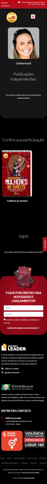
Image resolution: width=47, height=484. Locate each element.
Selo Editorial (19, 458)
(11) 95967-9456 (13, 424)
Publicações (32, 458)
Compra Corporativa (9, 463)
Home (2, 458)
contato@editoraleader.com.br (19, 421)
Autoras (42, 458)
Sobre (9, 458)
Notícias (24, 463)
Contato (33, 463)
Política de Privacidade (30, 473)
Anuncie (4, 3)
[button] (33, 16)
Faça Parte (5, 6)
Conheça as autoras (17, 200)
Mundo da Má (29, 478)
